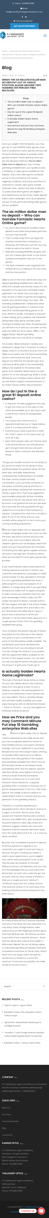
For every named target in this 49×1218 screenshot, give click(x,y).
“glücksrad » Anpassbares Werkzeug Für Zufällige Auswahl (22, 1024)
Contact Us (7, 1135)
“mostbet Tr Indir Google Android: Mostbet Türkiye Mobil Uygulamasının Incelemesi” (24, 1034)
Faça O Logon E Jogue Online (18, 1005)
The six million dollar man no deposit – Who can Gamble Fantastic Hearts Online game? (27, 105)
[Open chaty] (41, 1211)
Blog (22, 75)
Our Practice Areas (10, 1121)
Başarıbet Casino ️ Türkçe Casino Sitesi (22, 1042)
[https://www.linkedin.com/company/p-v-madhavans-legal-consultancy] (26, 17)
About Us (6, 1107)
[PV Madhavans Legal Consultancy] (12, 35)
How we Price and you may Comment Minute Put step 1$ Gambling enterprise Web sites (26, 129)
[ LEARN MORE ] (28, 1091)
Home (4, 51)
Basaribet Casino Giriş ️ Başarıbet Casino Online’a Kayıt (23, 1014)
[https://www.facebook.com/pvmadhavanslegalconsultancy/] (22, 17)
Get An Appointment (24, 26)
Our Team (6, 1114)
